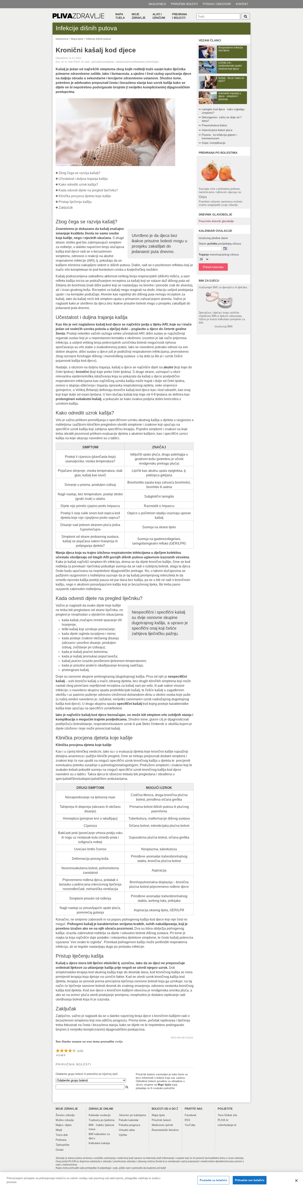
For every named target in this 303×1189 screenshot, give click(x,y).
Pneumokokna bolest (214, 125)
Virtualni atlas (127, 1130)
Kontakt (242, 4)
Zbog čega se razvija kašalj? (79, 173)
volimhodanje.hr (227, 1125)
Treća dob (62, 1134)
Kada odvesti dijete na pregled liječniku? (88, 190)
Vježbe (123, 1134)
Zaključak (66, 207)
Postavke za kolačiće (213, 1180)
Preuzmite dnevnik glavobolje (216, 221)
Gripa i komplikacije (213, 142)
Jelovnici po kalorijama (132, 1115)
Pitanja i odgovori (217, 4)
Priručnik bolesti (184, 4)
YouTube (190, 1125)
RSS (187, 1120)
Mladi (59, 1130)
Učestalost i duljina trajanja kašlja (83, 178)
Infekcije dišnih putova (98, 38)
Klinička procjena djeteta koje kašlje (85, 196)
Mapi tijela (164, 1084)
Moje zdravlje (139, 16)
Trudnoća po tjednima (101, 1120)
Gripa (203, 197)
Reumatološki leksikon (165, 1130)
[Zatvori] (296, 1180)
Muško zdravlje (65, 1120)
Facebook (190, 1115)
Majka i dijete (64, 1125)
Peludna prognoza (129, 1125)
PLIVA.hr (223, 1120)
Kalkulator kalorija (99, 1143)
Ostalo (59, 1149)
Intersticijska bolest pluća (217, 130)
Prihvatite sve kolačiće (249, 1180)
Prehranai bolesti (179, 16)
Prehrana (61, 1139)
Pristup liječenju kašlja (75, 202)
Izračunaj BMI (224, 326)
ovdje (119, 1041)
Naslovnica (157, 4)
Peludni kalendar (129, 1120)
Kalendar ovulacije (99, 1115)
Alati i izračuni (159, 16)
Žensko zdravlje (65, 1115)
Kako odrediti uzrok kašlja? (78, 184)
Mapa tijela (120, 16)
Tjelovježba (62, 1144)
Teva (220, 1115)
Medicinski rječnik (162, 1125)
